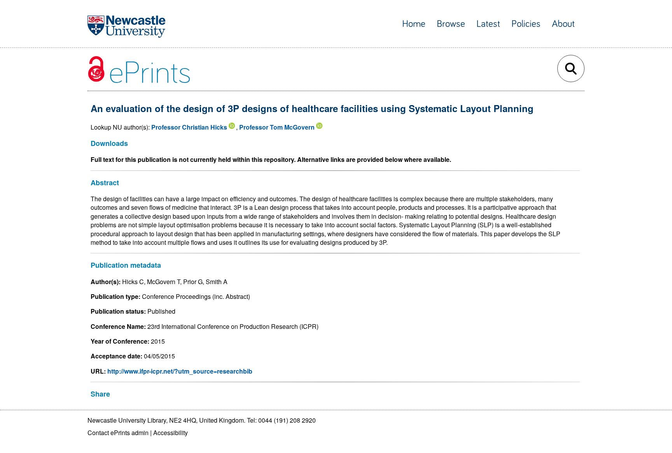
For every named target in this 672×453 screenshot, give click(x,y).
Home (413, 24)
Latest (488, 24)
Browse (451, 24)
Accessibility (170, 432)
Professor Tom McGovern (277, 127)
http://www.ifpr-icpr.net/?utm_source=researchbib (179, 371)
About (563, 24)
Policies (526, 24)
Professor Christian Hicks (189, 127)
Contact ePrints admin (118, 432)
